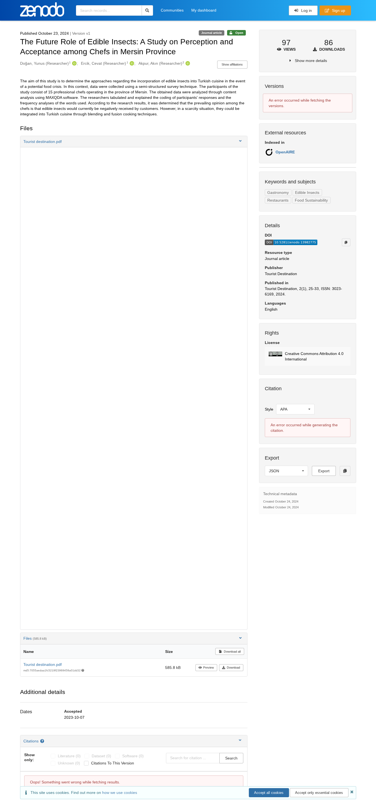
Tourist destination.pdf (42, 664)
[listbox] (295, 409)
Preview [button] (208, 667)
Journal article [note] (211, 32)
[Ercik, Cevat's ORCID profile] (131, 63)
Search (231, 758)
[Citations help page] (43, 741)
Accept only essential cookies (319, 793)
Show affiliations (232, 64)
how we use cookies (119, 792)
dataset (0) (101, 756)
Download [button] (233, 667)
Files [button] (35, 638)
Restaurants (277, 200)
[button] (133, 141)
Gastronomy (278, 192)
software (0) (133, 756)
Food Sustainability (311, 200)
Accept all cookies (269, 793)
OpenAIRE (285, 152)
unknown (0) (69, 763)
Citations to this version (112, 763)
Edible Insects (307, 192)
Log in (306, 10)
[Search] (147, 10)
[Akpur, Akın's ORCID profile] (187, 63)
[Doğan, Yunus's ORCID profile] (74, 63)
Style (269, 409)
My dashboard (203, 10)
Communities (172, 10)
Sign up (338, 10)
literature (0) (69, 756)
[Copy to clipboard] (346, 242)
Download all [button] (232, 651)
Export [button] (323, 471)
